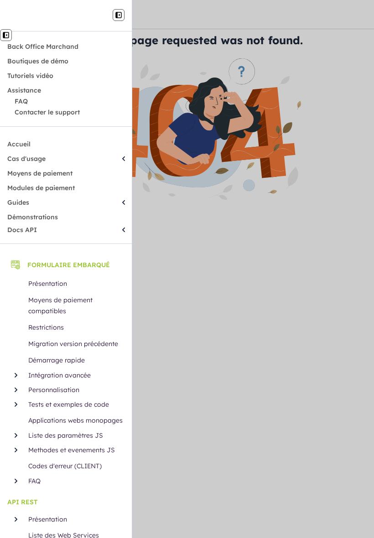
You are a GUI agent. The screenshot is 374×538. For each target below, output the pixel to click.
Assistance (24, 90)
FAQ (21, 101)
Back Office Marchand (42, 46)
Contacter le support (47, 112)
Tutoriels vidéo (30, 76)
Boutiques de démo (37, 61)
